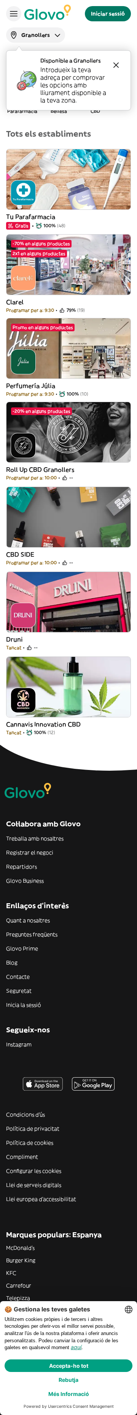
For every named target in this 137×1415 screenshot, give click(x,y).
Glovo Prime (22, 948)
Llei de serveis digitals (33, 1185)
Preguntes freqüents (31, 934)
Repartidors (21, 866)
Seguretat (19, 990)
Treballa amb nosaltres (35, 838)
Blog (12, 962)
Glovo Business (25, 880)
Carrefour (18, 1285)
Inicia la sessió (23, 1004)
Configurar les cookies (33, 1170)
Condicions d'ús (25, 1114)
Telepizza (18, 1298)
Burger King (20, 1260)
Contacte (18, 976)
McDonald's (20, 1247)
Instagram (19, 1044)
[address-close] (116, 65)
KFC (11, 1273)
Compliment (22, 1156)
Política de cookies (29, 1142)
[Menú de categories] (13, 13)
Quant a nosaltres (28, 920)
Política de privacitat (32, 1128)
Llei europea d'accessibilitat (41, 1199)
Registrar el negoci (29, 852)
